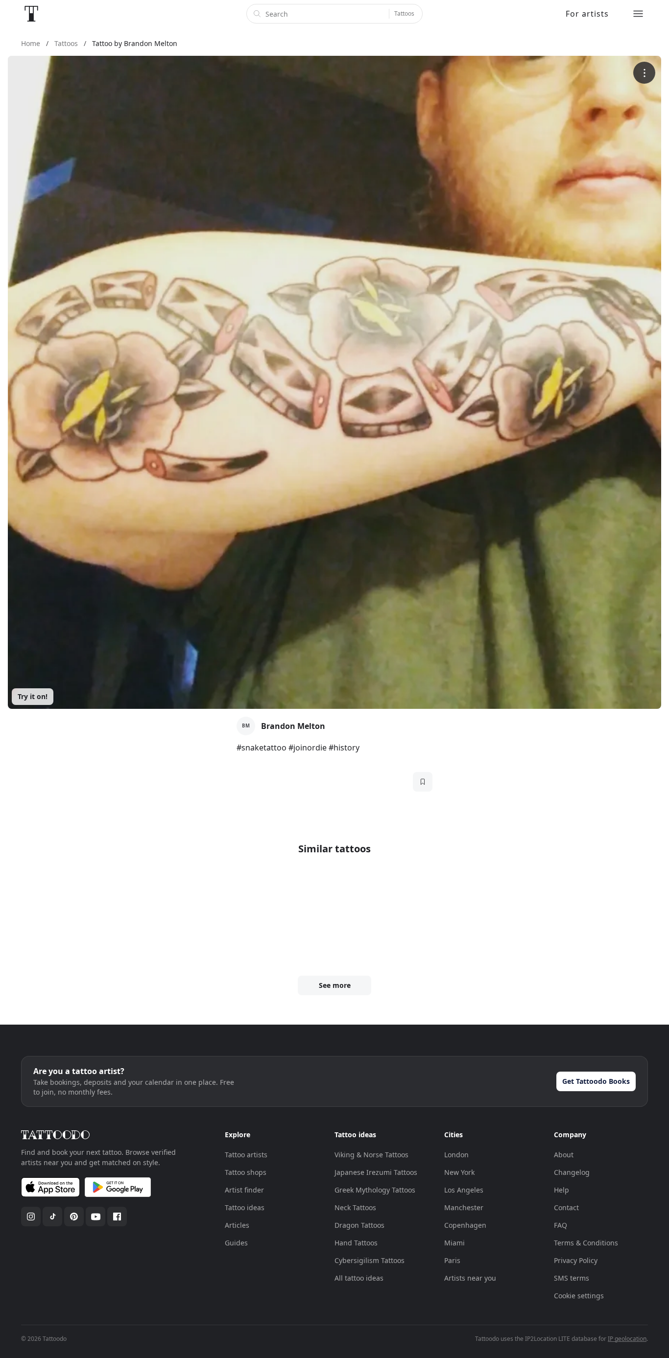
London (456, 1154)
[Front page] (31, 13)
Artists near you (470, 1278)
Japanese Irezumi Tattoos (375, 1172)
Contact (566, 1207)
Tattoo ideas (244, 1207)
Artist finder (244, 1189)
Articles (237, 1225)
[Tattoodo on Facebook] (117, 1216)
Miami (454, 1242)
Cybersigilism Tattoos (369, 1260)
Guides (236, 1242)
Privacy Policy (575, 1260)
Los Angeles (463, 1189)
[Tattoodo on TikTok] (52, 1216)
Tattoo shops (245, 1172)
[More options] (644, 73)
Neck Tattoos (355, 1207)
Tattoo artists (246, 1154)
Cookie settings (579, 1295)
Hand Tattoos (356, 1242)
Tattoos (404, 13)
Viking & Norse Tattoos (371, 1154)
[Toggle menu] (638, 13)
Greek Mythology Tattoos (374, 1189)
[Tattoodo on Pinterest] (74, 1216)
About (563, 1154)
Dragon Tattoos (359, 1225)
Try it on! (33, 696)
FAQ (560, 1225)
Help (561, 1189)
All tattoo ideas (358, 1278)
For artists (587, 13)
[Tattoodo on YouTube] (95, 1216)
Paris (452, 1260)
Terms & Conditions (586, 1242)
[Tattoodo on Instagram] (31, 1216)
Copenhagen (465, 1225)
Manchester (463, 1207)
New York (459, 1172)
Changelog (572, 1172)
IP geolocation (627, 1339)
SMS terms (571, 1278)
